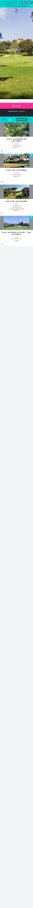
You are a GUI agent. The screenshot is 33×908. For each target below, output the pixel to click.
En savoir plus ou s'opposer (21, 6)
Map (10, 120)
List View (4, 120)
